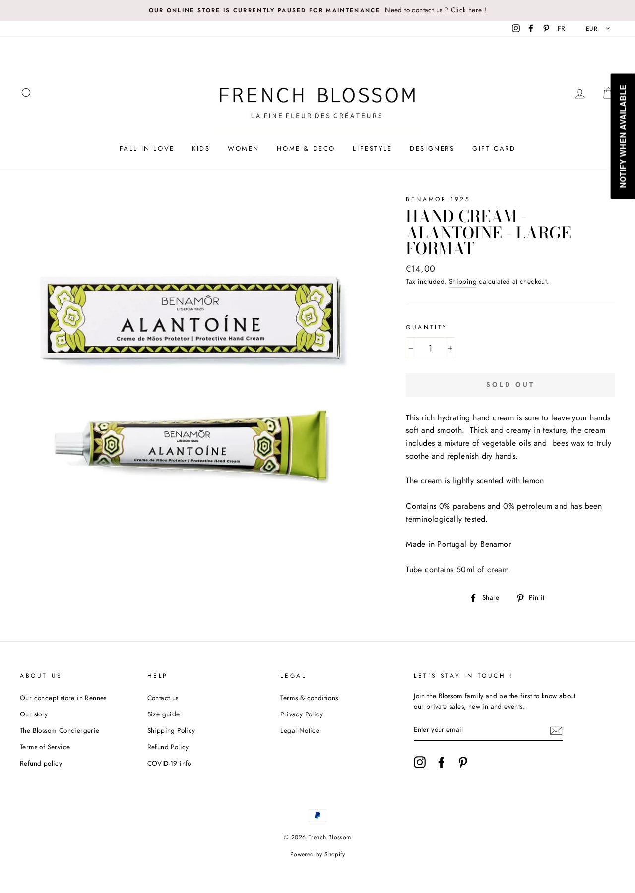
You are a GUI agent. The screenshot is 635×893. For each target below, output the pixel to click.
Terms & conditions (309, 698)
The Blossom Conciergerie (60, 730)
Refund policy (41, 763)
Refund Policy (168, 747)
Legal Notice (299, 730)
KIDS (201, 148)
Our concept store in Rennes (63, 698)
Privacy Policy (301, 714)
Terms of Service (45, 747)
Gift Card (493, 148)
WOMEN (243, 148)
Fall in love (147, 148)
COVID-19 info (169, 763)
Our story (34, 714)
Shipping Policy (171, 730)
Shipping (463, 281)
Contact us (163, 698)
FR (562, 28)
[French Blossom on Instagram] (420, 762)
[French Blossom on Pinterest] (463, 762)
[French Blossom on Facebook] (441, 762)
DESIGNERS (432, 148)
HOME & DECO (306, 148)
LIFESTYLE (372, 148)
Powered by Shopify (317, 854)
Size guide (163, 714)
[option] (317, 10)
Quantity (427, 327)
